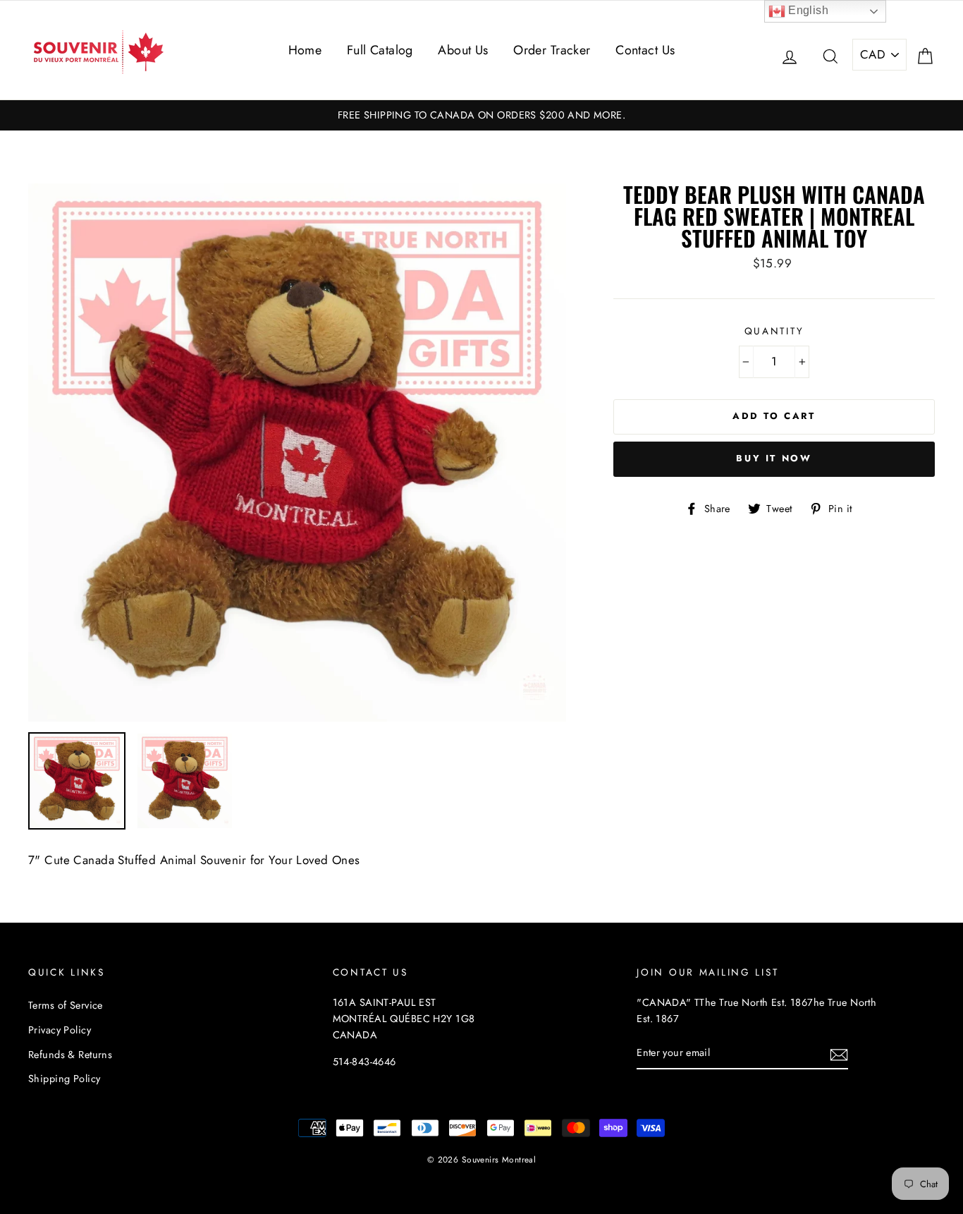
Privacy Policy (59, 1030)
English (806, 10)
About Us (463, 50)
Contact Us (645, 50)
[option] (481, 115)
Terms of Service (65, 1005)
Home (305, 50)
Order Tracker (552, 50)
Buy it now (773, 458)
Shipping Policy (64, 1079)
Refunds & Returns (70, 1055)
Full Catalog (380, 50)
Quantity (774, 331)
